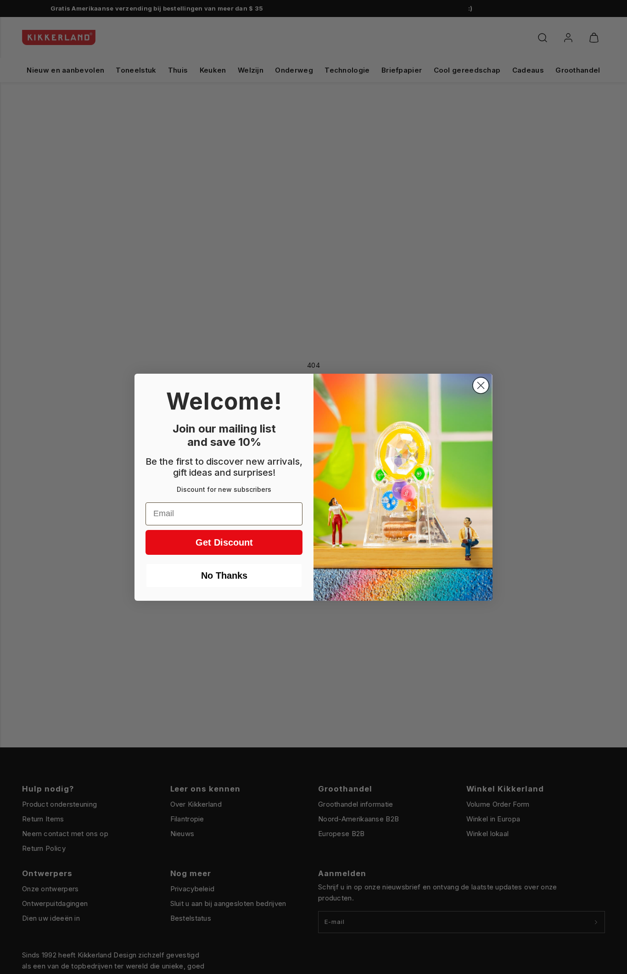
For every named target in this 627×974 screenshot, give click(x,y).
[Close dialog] (481, 385)
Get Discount (224, 542)
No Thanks (224, 575)
